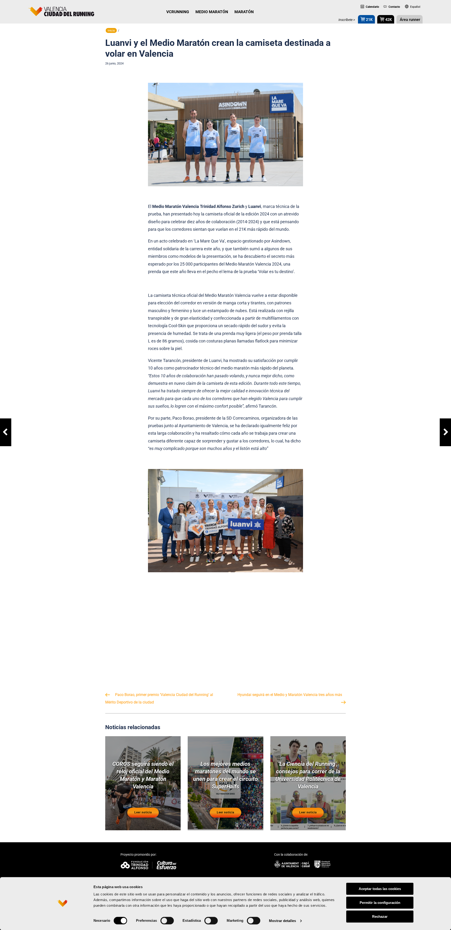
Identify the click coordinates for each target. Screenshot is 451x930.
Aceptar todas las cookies (380, 889)
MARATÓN (244, 11)
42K (388, 19)
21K (369, 19)
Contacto (394, 6)
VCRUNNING (177, 11)
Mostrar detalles (282, 921)
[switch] (167, 920)
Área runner (409, 19)
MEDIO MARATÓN (211, 11)
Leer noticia (143, 812)
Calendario (372, 6)
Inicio (111, 30)
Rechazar (380, 916)
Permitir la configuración (380, 903)
